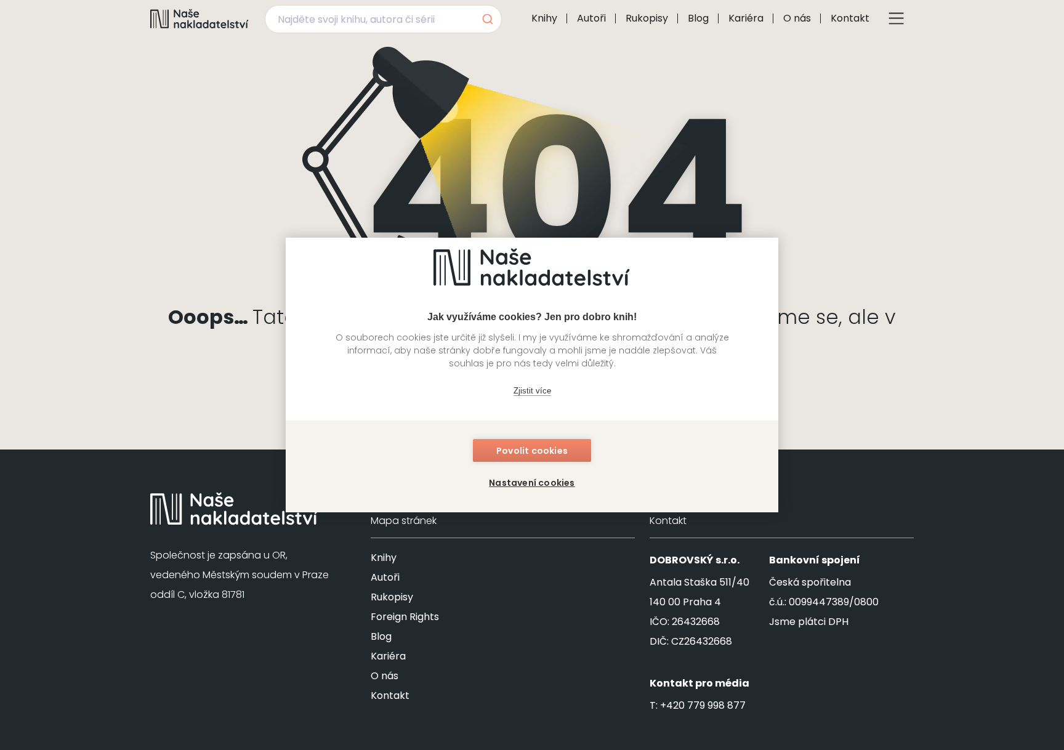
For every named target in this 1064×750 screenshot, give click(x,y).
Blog (698, 18)
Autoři (591, 18)
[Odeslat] (486, 19)
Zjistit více (532, 390)
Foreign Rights (405, 617)
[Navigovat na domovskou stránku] (199, 18)
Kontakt (850, 18)
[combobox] (383, 19)
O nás (797, 18)
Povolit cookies (532, 451)
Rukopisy (647, 18)
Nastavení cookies (531, 483)
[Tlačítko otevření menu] (896, 18)
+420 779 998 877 (703, 705)
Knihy (544, 18)
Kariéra (746, 18)
